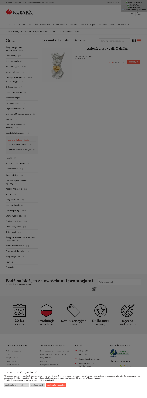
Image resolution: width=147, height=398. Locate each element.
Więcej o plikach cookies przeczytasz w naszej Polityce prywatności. (29, 380)
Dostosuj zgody (37, 385)
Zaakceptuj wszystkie (56, 385)
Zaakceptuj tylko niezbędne (16, 385)
